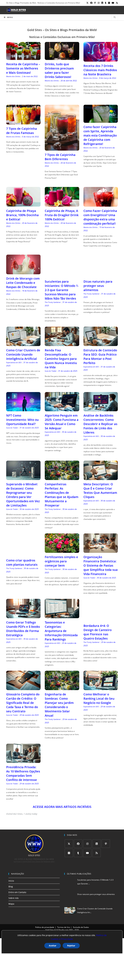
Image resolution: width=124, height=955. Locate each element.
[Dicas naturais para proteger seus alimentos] (100, 275)
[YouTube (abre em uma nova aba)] (113, 2)
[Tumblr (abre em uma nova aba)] (105, 2)
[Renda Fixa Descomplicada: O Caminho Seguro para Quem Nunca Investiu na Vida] (62, 344)
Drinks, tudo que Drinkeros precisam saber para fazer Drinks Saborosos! (59, 70)
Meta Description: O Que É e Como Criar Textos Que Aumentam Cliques (100, 490)
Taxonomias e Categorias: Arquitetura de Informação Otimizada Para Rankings (61, 630)
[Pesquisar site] (115, 17)
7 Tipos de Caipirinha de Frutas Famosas (21, 131)
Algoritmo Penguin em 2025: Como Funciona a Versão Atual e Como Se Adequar (61, 421)
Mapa (11, 903)
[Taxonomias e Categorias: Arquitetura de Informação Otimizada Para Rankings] (62, 616)
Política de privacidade (44, 927)
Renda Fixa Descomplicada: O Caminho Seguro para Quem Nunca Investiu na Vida (61, 358)
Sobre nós (13, 898)
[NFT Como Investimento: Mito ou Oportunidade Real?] (23, 409)
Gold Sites (49, 930)
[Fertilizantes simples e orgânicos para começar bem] (62, 550)
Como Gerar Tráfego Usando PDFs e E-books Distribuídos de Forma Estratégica (23, 628)
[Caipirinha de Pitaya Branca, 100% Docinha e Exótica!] (23, 204)
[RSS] (96, 853)
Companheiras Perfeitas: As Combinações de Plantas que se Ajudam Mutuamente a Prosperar (61, 494)
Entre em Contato (17, 892)
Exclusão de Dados (81, 927)
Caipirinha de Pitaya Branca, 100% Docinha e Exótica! (22, 215)
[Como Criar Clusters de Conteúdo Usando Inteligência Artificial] (23, 344)
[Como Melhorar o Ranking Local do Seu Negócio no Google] (100, 688)
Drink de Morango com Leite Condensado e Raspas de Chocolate (23, 282)
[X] (69, 844)
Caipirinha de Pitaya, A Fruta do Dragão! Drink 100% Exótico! (61, 215)
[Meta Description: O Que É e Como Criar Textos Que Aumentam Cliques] (100, 478)
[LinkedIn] (96, 844)
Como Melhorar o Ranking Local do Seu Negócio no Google (98, 698)
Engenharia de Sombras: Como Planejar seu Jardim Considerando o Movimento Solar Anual (59, 704)
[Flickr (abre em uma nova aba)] (109, 2)
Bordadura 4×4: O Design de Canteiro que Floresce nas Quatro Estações (97, 632)
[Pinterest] (106, 844)
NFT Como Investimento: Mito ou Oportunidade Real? (22, 419)
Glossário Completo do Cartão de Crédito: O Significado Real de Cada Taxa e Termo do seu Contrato (22, 702)
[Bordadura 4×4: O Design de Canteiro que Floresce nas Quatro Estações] (100, 619)
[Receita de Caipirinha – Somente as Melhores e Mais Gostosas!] (23, 58)
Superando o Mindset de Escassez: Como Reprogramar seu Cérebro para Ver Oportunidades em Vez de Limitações (23, 494)
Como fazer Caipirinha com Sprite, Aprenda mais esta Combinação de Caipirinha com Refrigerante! (100, 135)
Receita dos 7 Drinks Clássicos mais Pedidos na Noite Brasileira (100, 70)
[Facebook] (78, 844)
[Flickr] (69, 853)
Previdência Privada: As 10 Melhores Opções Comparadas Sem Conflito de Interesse (23, 773)
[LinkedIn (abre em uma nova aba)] (102, 2)
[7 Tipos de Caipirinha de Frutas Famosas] (23, 122)
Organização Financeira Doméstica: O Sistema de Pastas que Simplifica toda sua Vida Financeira (100, 565)
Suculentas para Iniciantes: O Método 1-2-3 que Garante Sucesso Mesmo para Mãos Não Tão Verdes (62, 289)
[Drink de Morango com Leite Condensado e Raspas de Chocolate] (23, 272)
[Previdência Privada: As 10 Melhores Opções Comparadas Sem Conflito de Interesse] (23, 761)
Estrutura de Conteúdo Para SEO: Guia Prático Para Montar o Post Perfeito (100, 356)
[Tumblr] (78, 853)
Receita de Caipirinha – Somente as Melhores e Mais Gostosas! (23, 68)
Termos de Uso (63, 927)
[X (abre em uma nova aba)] (87, 2)
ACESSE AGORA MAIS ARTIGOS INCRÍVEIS (62, 807)
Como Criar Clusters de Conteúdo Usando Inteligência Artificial (23, 354)
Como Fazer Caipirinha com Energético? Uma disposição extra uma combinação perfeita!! (100, 217)
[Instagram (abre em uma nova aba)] (98, 2)
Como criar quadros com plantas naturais (22, 562)
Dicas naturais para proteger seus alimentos (97, 285)
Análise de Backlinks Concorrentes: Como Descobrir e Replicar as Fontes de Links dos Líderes (100, 423)
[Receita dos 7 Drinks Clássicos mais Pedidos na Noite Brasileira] (100, 59)
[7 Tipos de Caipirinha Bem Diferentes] (62, 148)
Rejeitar (71, 945)
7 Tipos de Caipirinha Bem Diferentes (60, 157)
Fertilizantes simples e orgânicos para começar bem (61, 561)
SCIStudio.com (62, 930)
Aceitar (52, 945)
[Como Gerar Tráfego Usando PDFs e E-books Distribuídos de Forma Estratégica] (23, 616)
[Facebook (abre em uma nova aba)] (91, 2)
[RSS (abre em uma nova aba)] (116, 2)
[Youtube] (87, 853)
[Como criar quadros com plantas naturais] (23, 554)
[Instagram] (87, 844)
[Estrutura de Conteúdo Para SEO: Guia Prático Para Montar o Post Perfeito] (100, 344)
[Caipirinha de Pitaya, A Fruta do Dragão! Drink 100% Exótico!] (62, 204)
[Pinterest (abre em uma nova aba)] (95, 2)
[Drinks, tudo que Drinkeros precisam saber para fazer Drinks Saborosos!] (62, 58)
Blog (10, 886)
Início (11, 880)
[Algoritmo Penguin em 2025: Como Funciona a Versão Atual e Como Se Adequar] (62, 409)
